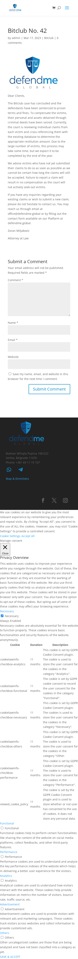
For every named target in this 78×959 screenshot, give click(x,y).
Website (13, 357)
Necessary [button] (7, 611)
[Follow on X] (54, 500)
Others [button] (4, 933)
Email (13, 340)
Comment (15, 280)
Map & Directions (17, 478)
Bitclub (49, 38)
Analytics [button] (6, 876)
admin (16, 38)
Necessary (12, 616)
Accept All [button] (28, 536)
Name (13, 323)
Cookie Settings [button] (10, 536)
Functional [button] (7, 823)
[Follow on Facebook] (43, 500)
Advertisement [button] (10, 904)
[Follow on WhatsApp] (9, 470)
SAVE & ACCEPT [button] (10, 957)
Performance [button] (8, 852)
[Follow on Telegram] (21, 470)
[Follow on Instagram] (65, 500)
